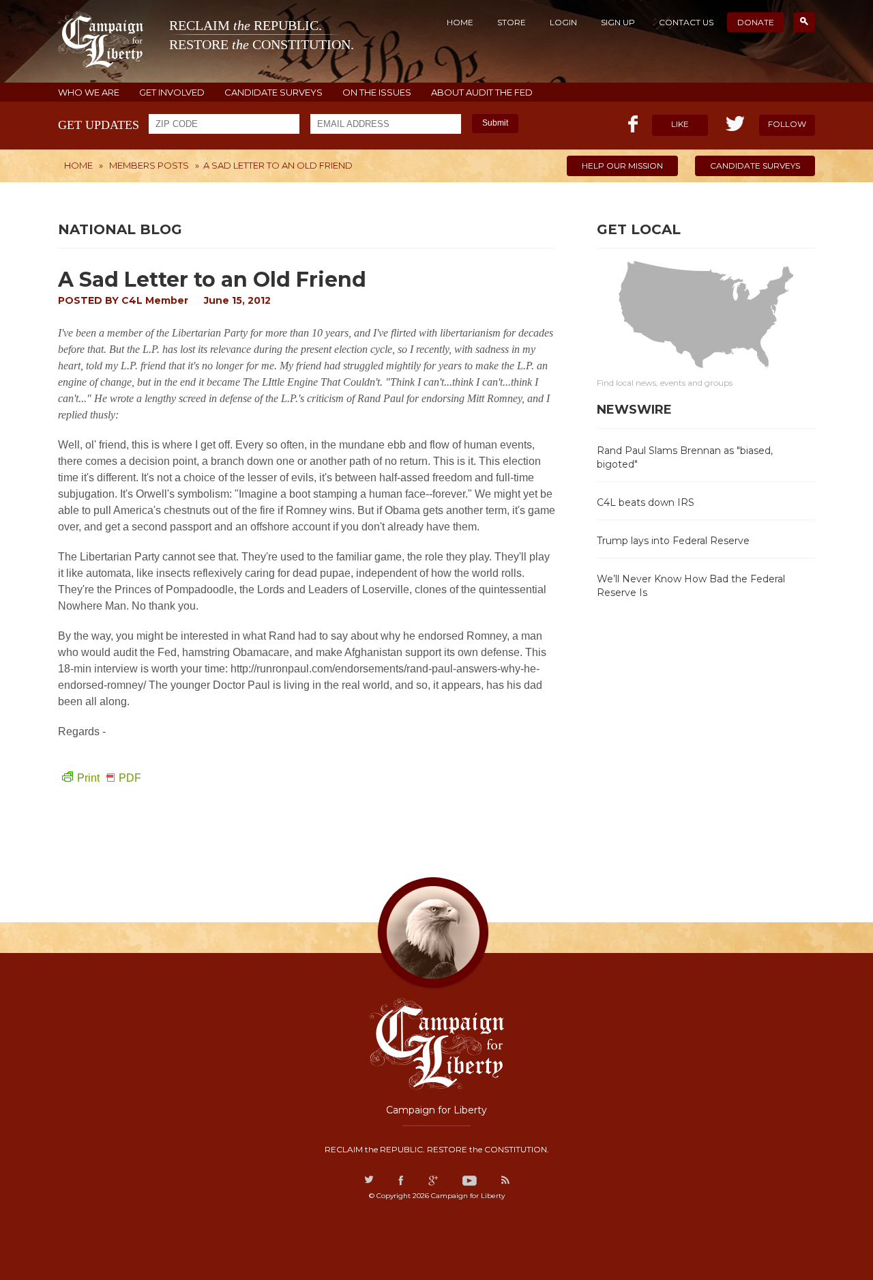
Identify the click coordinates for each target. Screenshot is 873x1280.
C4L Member (154, 300)
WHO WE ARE (88, 92)
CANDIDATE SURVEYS (273, 92)
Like (680, 124)
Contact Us (686, 22)
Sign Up (618, 22)
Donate (755, 22)
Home (460, 22)
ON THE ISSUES (376, 92)
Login (563, 22)
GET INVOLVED (172, 92)
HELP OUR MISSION (622, 165)
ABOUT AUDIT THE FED (482, 92)
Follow (787, 124)
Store (511, 22)
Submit (495, 123)
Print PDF (109, 778)
